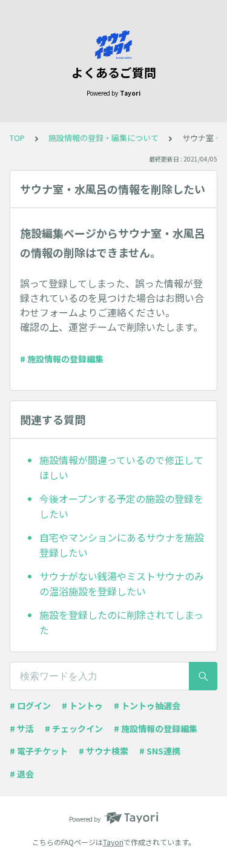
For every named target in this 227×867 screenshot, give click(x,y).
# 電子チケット (39, 751)
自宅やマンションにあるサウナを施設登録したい (121, 545)
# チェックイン (74, 728)
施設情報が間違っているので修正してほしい (121, 468)
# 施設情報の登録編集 (62, 359)
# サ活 (22, 728)
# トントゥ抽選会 (147, 705)
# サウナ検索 (103, 751)
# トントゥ (82, 705)
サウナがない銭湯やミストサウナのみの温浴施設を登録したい (121, 584)
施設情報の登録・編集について (103, 137)
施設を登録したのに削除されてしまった (121, 622)
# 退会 (22, 774)
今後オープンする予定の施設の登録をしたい (121, 506)
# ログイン (30, 705)
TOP (17, 137)
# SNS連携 (159, 751)
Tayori (113, 842)
